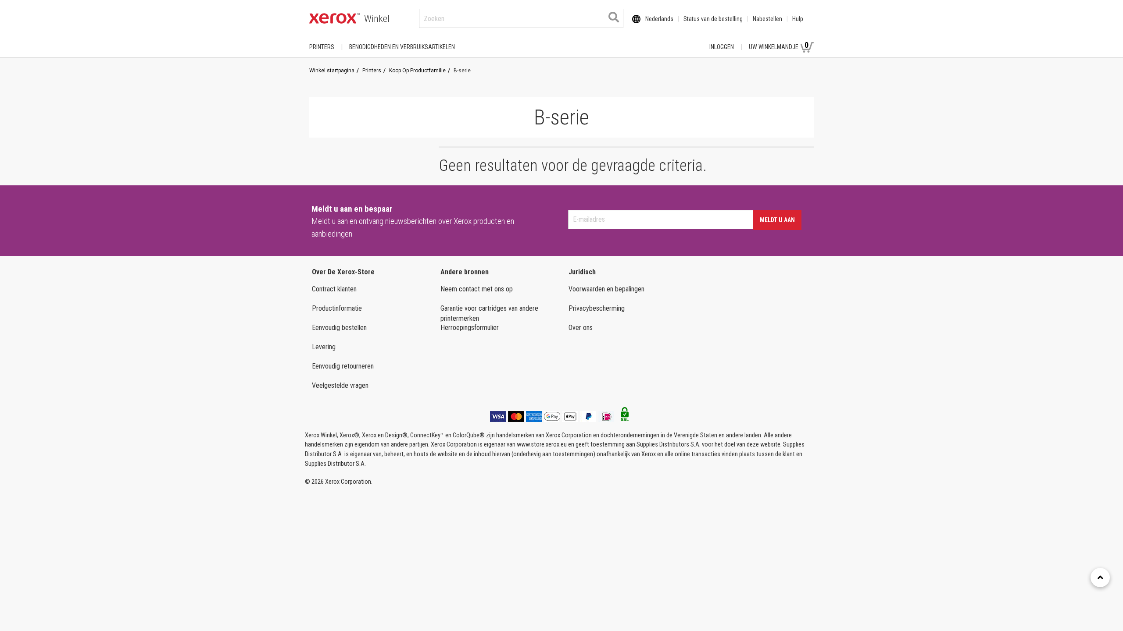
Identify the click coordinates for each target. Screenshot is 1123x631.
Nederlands (659, 18)
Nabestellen (767, 18)
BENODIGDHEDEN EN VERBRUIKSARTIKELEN (402, 46)
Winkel (377, 18)
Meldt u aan (777, 219)
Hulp (797, 18)
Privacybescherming (597, 308)
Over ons (581, 327)
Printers (321, 46)
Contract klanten (334, 289)
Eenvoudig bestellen (339, 327)
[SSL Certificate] (624, 416)
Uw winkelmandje (778, 45)
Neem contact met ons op (476, 289)
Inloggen (721, 46)
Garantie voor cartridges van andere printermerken (489, 313)
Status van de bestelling (713, 18)
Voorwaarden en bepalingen (606, 289)
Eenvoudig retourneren (343, 366)
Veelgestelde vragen (340, 385)
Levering (324, 347)
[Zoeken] (613, 17)
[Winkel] (334, 18)
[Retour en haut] (1100, 577)
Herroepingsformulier (469, 327)
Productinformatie (337, 308)
